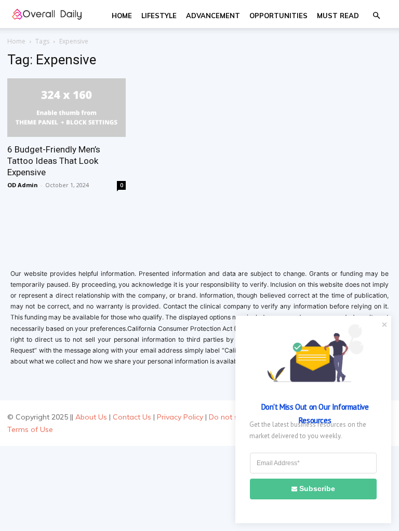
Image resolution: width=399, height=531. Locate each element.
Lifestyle (159, 15)
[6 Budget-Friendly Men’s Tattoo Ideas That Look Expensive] (66, 107)
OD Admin (22, 185)
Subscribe (317, 488)
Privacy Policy (180, 417)
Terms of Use (30, 429)
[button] (376, 16)
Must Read (338, 15)
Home (122, 15)
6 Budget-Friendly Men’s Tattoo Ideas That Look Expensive (53, 160)
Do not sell (227, 417)
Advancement (213, 15)
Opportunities (278, 15)
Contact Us (132, 417)
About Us (91, 417)
